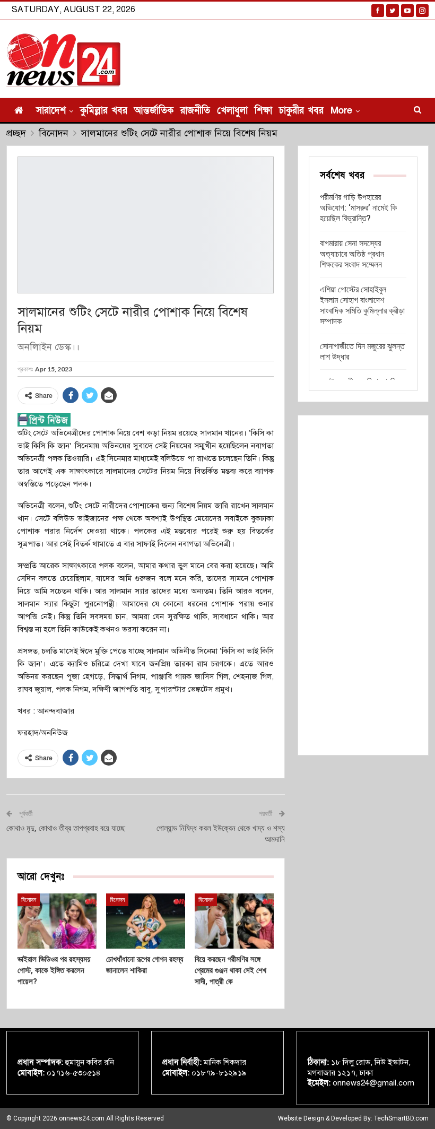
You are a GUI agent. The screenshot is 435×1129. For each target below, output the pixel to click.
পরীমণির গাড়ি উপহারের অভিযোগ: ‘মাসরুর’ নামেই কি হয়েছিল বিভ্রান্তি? (358, 207)
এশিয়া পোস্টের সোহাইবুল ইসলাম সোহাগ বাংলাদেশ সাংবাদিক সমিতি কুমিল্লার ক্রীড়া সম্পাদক (362, 305)
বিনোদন (28, 900)
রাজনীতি (195, 111)
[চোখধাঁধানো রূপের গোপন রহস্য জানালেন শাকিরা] (145, 921)
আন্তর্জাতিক (153, 111)
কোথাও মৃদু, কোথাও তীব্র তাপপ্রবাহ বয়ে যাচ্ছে (65, 828)
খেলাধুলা (232, 111)
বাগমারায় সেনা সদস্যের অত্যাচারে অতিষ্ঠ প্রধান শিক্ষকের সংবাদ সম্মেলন (352, 254)
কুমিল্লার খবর (103, 111)
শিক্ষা (263, 111)
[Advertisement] (363, 585)
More (341, 111)
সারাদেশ (51, 111)
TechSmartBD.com (401, 1118)
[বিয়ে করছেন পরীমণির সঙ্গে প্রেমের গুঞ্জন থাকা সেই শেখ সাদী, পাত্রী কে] (234, 921)
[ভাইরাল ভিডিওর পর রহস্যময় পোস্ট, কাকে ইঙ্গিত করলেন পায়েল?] (57, 921)
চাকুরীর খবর (301, 111)
